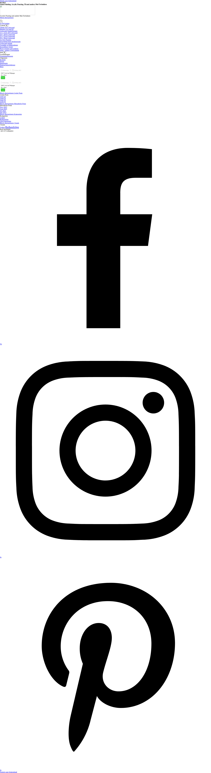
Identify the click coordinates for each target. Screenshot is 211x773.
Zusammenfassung (6, 56)
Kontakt (3, 60)
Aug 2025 (3, 109)
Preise (2, 61)
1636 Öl (3, 102)
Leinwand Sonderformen (8, 31)
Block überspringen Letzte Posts (11, 93)
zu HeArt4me (4, 23)
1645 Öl (3, 97)
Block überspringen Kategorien (11, 114)
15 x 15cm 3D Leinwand (8, 33)
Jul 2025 (3, 111)
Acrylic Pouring (5, 40)
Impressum (4, 63)
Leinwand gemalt (6, 43)
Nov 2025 (3, 107)
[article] (105, 74)
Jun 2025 (3, 112)
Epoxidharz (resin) (6, 47)
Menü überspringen (7, 18)
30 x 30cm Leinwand (7, 38)
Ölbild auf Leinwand (7, 27)
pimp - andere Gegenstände (9, 50)
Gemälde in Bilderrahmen (9, 45)
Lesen (3, 77)
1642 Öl (3, 100)
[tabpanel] (105, 4)
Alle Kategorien (5, 121)
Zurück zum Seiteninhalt (8, 772)
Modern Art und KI (7, 29)
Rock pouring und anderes (9, 49)
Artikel (2, 118)
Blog (1, 67)
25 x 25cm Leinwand (7, 36)
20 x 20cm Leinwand (7, 34)
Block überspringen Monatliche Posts (13, 104)
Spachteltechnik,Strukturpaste (10, 42)
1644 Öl (3, 98)
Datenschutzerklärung (7, 65)
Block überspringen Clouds (9, 123)
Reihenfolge (6, 70)
